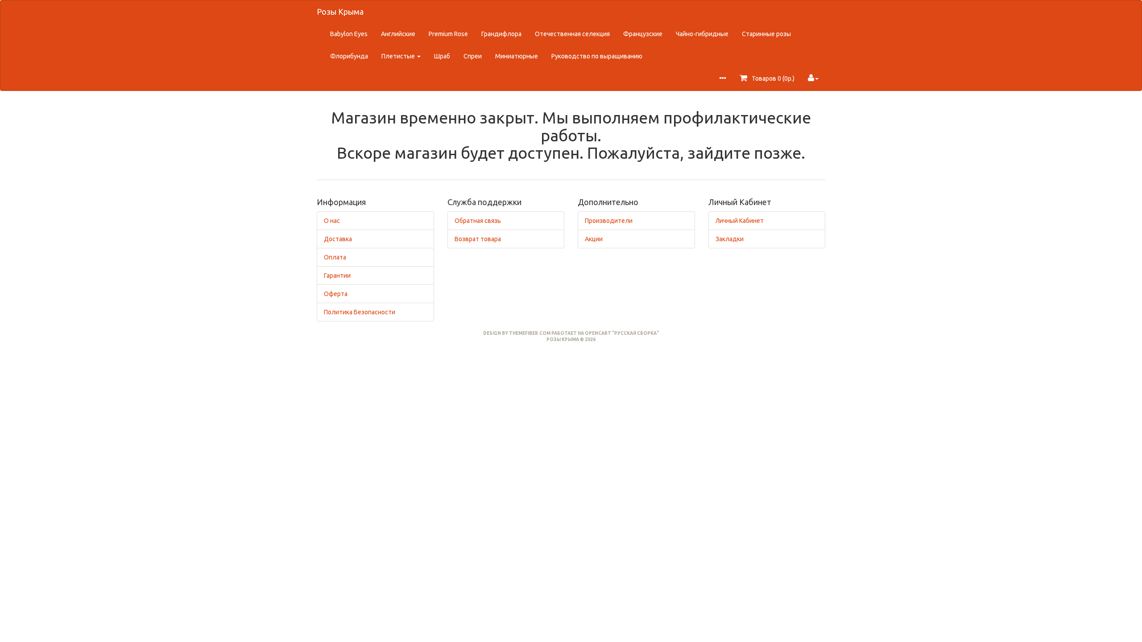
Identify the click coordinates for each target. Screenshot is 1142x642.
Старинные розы (766, 33)
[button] (722, 79)
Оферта (336, 293)
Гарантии (337, 275)
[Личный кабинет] (813, 78)
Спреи (472, 56)
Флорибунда (349, 56)
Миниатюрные (516, 56)
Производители (609, 220)
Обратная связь (478, 220)
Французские (642, 33)
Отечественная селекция (572, 33)
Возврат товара (478, 239)
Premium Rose (448, 33)
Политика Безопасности (359, 312)
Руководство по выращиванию (596, 56)
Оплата (335, 257)
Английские (398, 33)
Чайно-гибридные (702, 33)
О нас (332, 220)
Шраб (442, 56)
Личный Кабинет (740, 220)
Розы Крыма (340, 11)
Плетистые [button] (398, 56)
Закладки (730, 239)
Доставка (338, 239)
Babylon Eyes (349, 33)
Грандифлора (501, 33)
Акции (594, 239)
